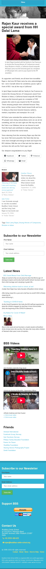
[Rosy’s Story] (24, 321)
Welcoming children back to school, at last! (18, 286)
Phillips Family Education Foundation (16, 440)
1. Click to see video (10, 415)
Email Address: (9, 249)
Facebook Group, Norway (12, 434)
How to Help (34, 552)
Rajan (16, 223)
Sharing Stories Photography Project (16, 448)
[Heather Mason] (30, 181)
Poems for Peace (10, 442)
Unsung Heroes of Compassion (30, 223)
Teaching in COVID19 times (13, 302)
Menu (23, 2)
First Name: (8, 240)
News (26, 552)
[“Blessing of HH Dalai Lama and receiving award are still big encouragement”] (10, 177)
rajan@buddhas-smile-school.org (17, 542)
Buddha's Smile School (15, 12)
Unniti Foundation (10, 450)
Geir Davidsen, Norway (12, 437)
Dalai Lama (10, 223)
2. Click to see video (10, 417)
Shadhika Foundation (11, 445)
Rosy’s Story (8, 316)
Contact (15, 552)
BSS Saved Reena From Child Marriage (17, 275)
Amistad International (11, 432)
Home (42, 552)
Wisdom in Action (8, 225)
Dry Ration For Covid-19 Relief (14, 313)
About (21, 552)
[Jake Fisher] (11, 207)
